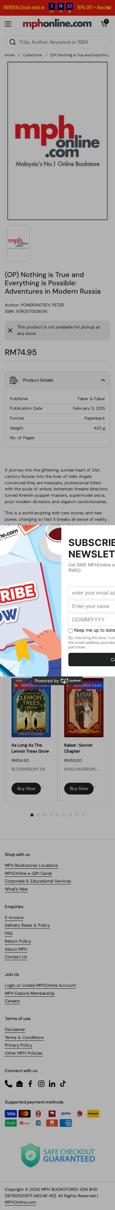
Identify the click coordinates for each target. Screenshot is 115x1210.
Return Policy (18, 941)
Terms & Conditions (24, 1037)
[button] (103, 24)
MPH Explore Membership (30, 993)
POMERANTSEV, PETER (42, 305)
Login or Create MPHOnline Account (40, 985)
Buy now (26, 788)
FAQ (8, 933)
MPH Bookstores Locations (31, 865)
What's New (16, 889)
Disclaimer (15, 1029)
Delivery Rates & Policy (27, 925)
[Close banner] (109, 8)
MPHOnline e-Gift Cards (28, 873)
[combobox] (57, 42)
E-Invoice (14, 917)
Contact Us (16, 957)
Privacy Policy (18, 1045)
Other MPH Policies (23, 1053)
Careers (12, 1001)
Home (10, 55)
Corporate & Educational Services (38, 881)
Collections (32, 55)
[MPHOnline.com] (57, 24)
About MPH (16, 949)
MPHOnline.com (20, 1202)
